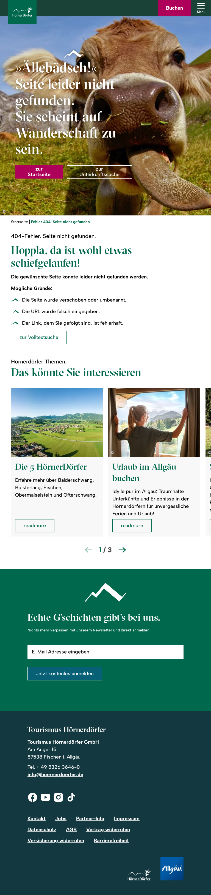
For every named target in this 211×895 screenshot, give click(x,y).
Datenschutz (41, 829)
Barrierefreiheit (111, 840)
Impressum (127, 818)
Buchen (174, 8)
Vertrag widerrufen (108, 829)
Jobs (60, 818)
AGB (71, 829)
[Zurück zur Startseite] (22, 12)
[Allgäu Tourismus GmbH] (172, 869)
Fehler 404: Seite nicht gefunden (60, 222)
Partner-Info (90, 818)
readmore (35, 525)
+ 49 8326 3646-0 (58, 767)
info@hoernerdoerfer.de (55, 774)
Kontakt (36, 818)
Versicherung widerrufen (55, 840)
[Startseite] (139, 875)
